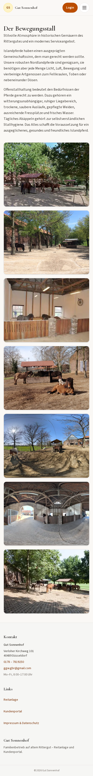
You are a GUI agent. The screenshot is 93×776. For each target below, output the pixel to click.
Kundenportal (13, 711)
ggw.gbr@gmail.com (17, 668)
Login (70, 7)
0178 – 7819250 (14, 662)
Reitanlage (11, 700)
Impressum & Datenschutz (21, 723)
